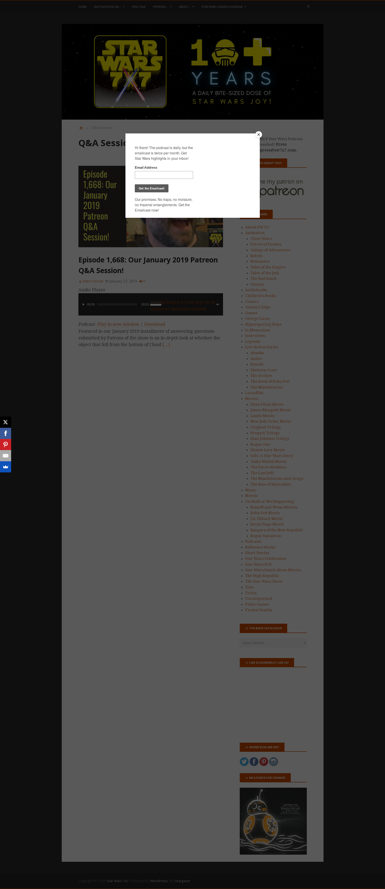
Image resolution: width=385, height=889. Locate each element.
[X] (5, 422)
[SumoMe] (5, 466)
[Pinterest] (5, 444)
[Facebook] (5, 433)
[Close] (258, 134)
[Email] (5, 455)
